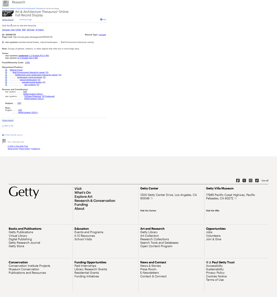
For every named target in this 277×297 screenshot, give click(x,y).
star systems (30, 84)
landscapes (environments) (29, 77)
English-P (37, 55)
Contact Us (35, 149)
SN (35, 58)
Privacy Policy (24, 149)
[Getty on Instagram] (250, 180)
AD (30, 58)
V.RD (27, 62)
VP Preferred (48, 96)
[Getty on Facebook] (238, 180)
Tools (18, 9)
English (25, 58)
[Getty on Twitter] (244, 180)
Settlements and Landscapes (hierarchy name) (36, 75)
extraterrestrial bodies (32, 82)
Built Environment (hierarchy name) (29, 72)
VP (25, 92)
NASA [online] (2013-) (33, 94)
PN (47, 55)
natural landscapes (28, 80)
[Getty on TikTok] (257, 180)
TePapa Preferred (33, 96)
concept (102, 34)
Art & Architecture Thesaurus (32, 9)
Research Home (8, 9)
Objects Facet (16, 70)
